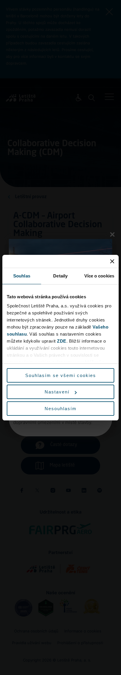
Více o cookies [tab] (99, 275)
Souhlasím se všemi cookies (60, 375)
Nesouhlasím (61, 408)
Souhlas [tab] (21, 275)
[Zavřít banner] (112, 261)
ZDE (61, 341)
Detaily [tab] (60, 275)
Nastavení (57, 391)
